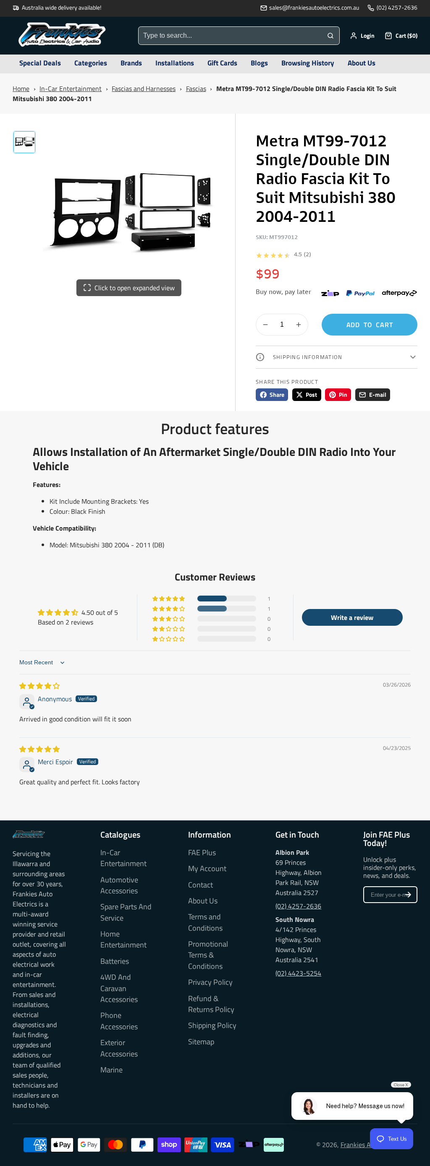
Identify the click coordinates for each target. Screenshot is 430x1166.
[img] (39, 686)
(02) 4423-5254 (298, 973)
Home (21, 88)
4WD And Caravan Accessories (119, 988)
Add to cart (369, 325)
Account (362, 35)
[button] (169, 598)
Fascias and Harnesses (144, 88)
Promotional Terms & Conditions (208, 955)
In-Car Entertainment (70, 88)
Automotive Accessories (119, 885)
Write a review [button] (352, 617)
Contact (200, 885)
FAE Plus (202, 852)
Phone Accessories (119, 1021)
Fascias (196, 88)
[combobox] (230, 35)
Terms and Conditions (205, 922)
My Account (207, 868)
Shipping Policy (212, 1025)
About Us (203, 900)
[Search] (330, 35)
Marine (111, 1069)
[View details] (29, 834)
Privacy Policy (210, 982)
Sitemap (201, 1041)
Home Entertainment (123, 939)
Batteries (114, 961)
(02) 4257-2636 (397, 7)
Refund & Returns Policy (211, 1004)
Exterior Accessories (119, 1048)
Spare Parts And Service (126, 912)
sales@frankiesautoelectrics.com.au (314, 7)
